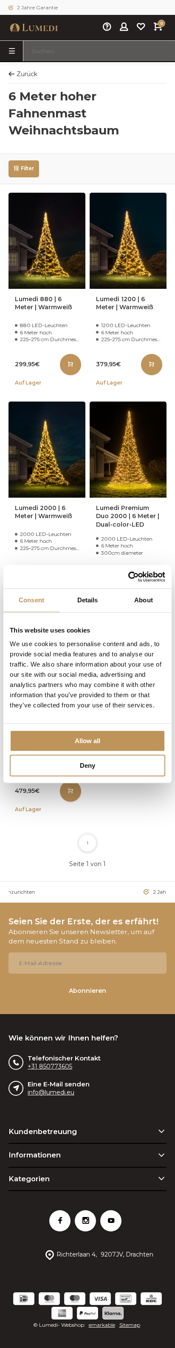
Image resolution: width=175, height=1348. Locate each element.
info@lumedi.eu (51, 1092)
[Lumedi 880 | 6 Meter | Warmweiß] (46, 241)
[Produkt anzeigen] (70, 364)
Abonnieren (87, 991)
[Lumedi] (33, 27)
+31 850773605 (50, 1066)
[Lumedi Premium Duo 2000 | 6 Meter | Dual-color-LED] (128, 450)
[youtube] (110, 1220)
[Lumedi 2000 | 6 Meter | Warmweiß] (46, 450)
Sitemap (129, 1325)
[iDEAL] (23, 1299)
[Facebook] (60, 1220)
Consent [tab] (31, 600)
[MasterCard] (49, 1299)
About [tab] (143, 600)
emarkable (102, 1325)
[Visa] (100, 1299)
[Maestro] (74, 1299)
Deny (87, 765)
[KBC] (151, 1299)
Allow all (87, 740)
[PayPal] (87, 1314)
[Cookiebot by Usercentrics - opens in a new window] (128, 576)
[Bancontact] (125, 1299)
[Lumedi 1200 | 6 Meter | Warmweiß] (128, 241)
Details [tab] (87, 600)
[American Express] (62, 1314)
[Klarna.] (113, 1314)
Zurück (27, 74)
